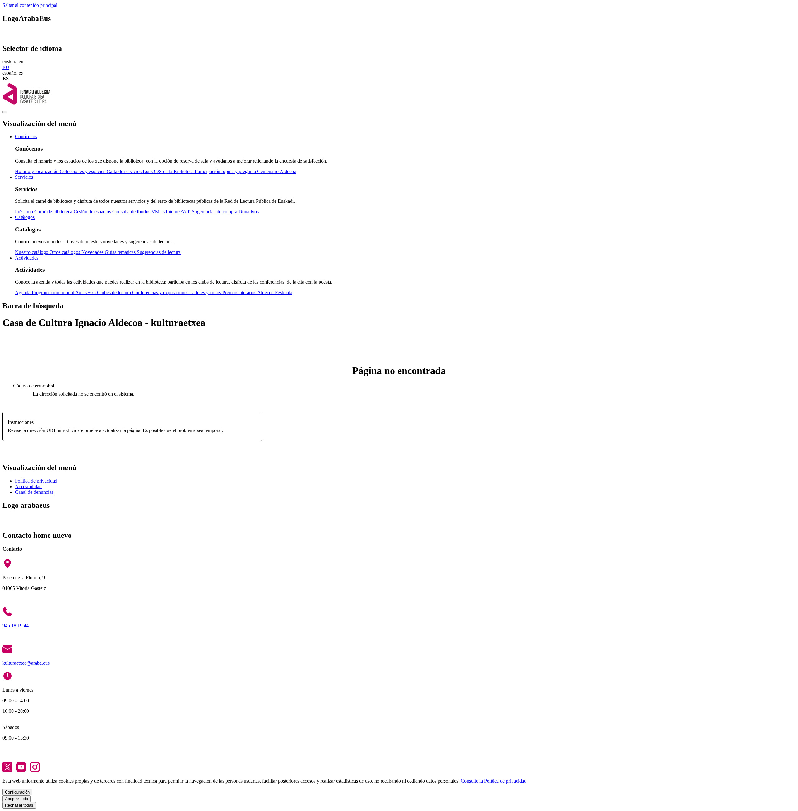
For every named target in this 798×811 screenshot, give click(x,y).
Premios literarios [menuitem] (239, 292)
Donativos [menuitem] (248, 211)
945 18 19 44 (15, 625)
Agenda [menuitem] (23, 292)
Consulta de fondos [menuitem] (131, 211)
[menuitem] (26, 136)
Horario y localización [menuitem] (37, 171)
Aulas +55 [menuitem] (86, 292)
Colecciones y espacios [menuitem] (83, 171)
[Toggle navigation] (4, 112)
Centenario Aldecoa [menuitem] (276, 171)
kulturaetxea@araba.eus (26, 663)
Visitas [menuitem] (158, 211)
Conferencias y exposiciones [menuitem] (161, 292)
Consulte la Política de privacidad (493, 781)
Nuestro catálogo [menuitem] (32, 252)
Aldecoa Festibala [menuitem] (274, 292)
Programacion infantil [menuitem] (53, 292)
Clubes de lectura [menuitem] (114, 292)
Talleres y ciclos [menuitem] (206, 292)
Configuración (17, 792)
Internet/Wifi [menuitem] (179, 211)
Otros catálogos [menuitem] (65, 252)
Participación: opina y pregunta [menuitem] (226, 171)
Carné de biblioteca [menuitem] (54, 211)
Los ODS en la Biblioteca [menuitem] (169, 171)
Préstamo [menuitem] (24, 211)
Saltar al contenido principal (29, 5)
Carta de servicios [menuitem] (125, 171)
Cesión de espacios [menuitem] (93, 211)
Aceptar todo (16, 798)
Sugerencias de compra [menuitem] (215, 211)
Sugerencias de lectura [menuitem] (159, 252)
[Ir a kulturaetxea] (26, 104)
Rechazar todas (19, 805)
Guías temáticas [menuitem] (121, 252)
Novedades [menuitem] (93, 252)
